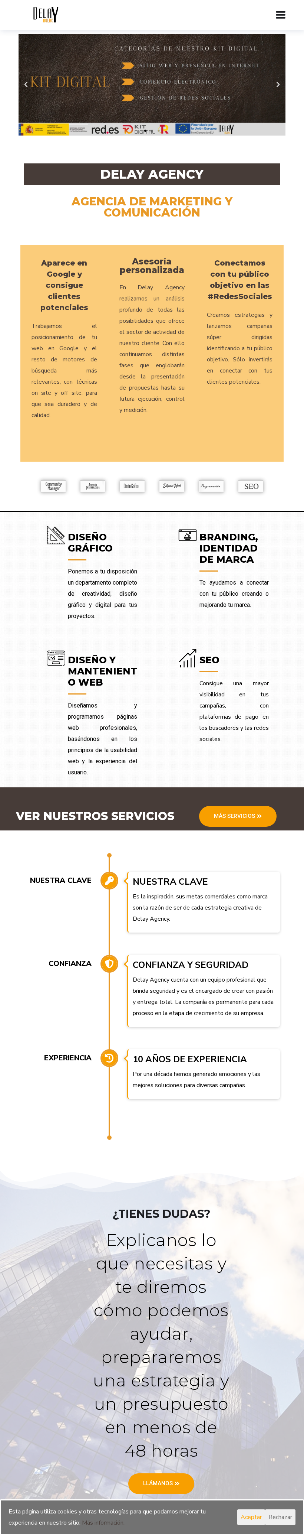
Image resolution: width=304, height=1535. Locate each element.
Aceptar (251, 1517)
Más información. (103, 1523)
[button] (145, 131)
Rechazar (280, 1517)
